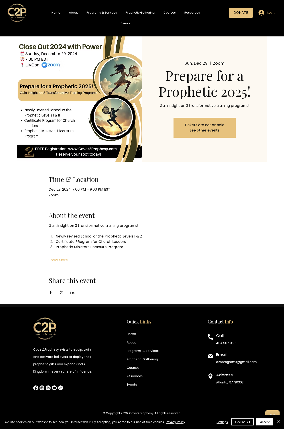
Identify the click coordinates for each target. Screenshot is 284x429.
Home (131, 334)
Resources (135, 376)
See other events (204, 130)
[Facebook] (35, 387)
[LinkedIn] (48, 387)
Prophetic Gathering (142, 359)
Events (132, 384)
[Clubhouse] (60, 387)
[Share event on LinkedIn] (72, 292)
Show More (58, 260)
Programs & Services (143, 351)
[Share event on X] (61, 292)
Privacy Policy (175, 422)
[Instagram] (41, 387)
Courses (133, 367)
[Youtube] (54, 387)
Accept (265, 422)
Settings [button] (222, 422)
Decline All (242, 422)
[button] (73, 12)
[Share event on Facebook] (51, 292)
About (131, 342)
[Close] (278, 421)
